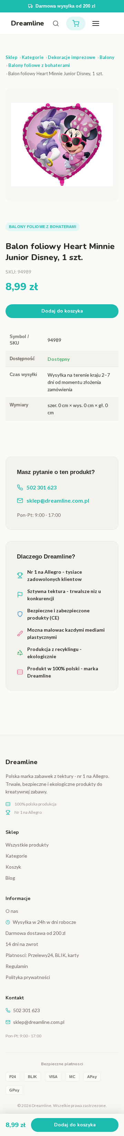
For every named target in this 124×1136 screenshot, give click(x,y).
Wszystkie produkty (27, 845)
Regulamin (17, 966)
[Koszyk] (75, 23)
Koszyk (13, 867)
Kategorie (16, 856)
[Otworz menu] (95, 23)
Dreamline (27, 23)
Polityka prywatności (28, 977)
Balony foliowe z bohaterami (42, 227)
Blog (10, 878)
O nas (12, 911)
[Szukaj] (55, 23)
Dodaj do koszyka (62, 311)
